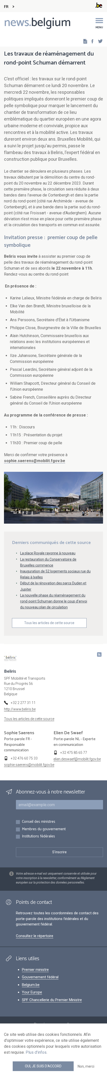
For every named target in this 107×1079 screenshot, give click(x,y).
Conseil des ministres (38, 822)
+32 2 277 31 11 (23, 703)
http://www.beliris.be (20, 709)
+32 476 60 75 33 (24, 758)
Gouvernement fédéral (40, 977)
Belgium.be (31, 985)
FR (6, 6)
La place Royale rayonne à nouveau (47, 553)
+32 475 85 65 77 (73, 753)
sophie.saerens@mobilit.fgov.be (29, 765)
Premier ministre (35, 969)
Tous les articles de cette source (49, 623)
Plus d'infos (36, 1052)
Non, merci (86, 1066)
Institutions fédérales (38, 836)
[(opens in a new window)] (91, 41)
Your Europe (32, 992)
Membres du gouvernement (44, 829)
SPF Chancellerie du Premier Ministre (52, 1000)
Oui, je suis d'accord (43, 1066)
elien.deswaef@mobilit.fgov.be (77, 759)
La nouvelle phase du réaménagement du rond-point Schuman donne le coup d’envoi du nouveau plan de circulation (53, 601)
